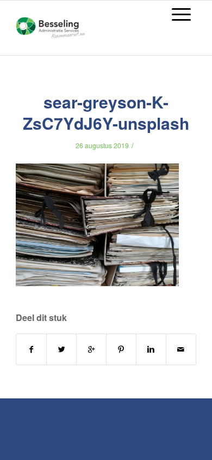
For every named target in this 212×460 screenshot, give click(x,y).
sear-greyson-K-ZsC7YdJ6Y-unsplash (106, 112)
